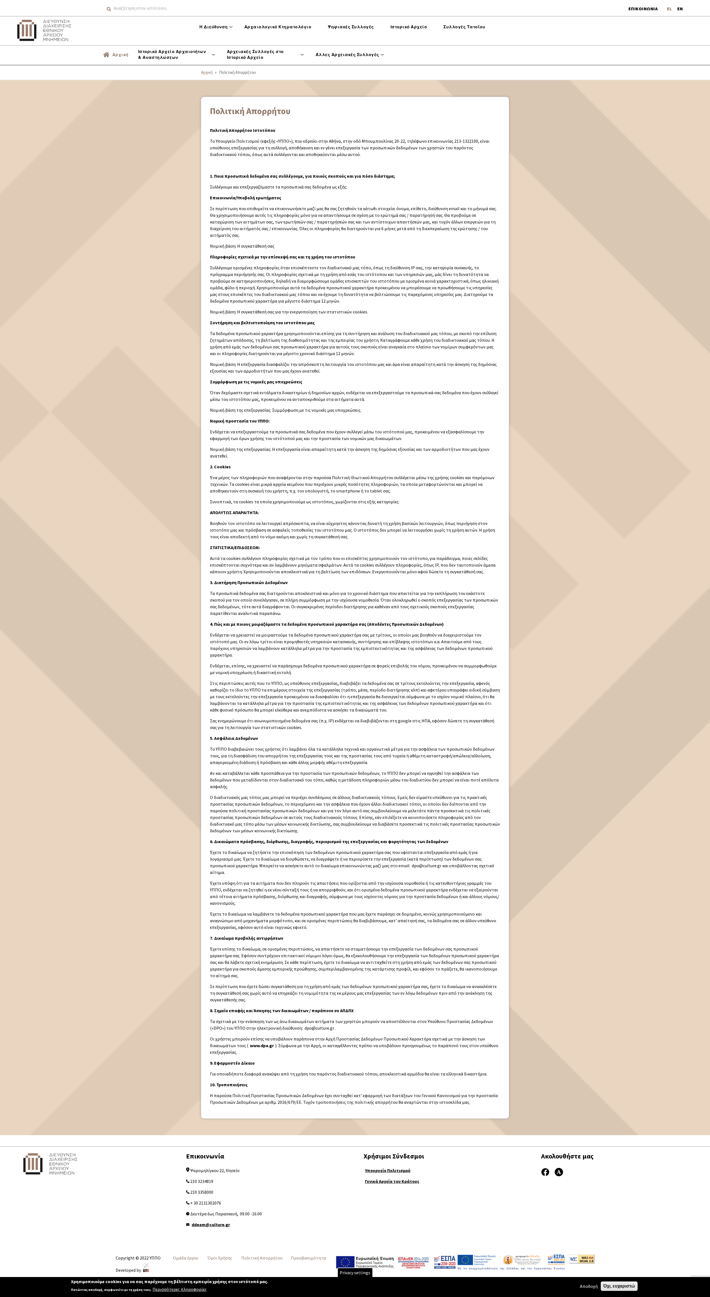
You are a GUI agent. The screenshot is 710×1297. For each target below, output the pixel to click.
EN (680, 8)
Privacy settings (355, 1272)
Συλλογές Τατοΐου (464, 27)
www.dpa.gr (262, 1045)
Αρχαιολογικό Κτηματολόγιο (277, 27)
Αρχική (120, 54)
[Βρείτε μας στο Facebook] (545, 1171)
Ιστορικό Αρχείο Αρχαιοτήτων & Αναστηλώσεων (172, 54)
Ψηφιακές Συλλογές (351, 27)
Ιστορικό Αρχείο (408, 27)
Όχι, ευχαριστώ (619, 1286)
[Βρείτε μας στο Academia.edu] (559, 1171)
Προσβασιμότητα (308, 1258)
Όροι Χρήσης (219, 1258)
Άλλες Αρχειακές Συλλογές (347, 54)
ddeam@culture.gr (211, 1224)
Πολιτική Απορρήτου (262, 1258)
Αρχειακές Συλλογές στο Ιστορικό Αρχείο (255, 54)
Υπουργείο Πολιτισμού (387, 1170)
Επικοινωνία (643, 8)
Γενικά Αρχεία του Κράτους (392, 1181)
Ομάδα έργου (185, 1258)
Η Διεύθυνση (213, 27)
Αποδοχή (589, 1286)
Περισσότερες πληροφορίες (180, 1289)
